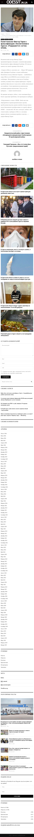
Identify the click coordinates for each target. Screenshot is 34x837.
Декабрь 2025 (4, 452)
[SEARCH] (31, 381)
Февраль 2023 (4, 531)
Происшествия (4, 662)
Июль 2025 (3, 463)
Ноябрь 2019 (4, 621)
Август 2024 (4, 489)
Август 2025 (4, 461)
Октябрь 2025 (4, 456)
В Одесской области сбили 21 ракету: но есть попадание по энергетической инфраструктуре (15, 278)
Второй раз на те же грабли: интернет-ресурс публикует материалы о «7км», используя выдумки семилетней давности (16, 723)
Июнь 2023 (3, 522)
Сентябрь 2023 (4, 515)
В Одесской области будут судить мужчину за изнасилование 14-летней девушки (15, 306)
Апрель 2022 (4, 554)
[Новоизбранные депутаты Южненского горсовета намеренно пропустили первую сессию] (4, 740)
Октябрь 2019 (4, 624)
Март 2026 (3, 445)
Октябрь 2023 (4, 512)
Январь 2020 (4, 617)
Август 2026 (4, 433)
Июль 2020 (3, 603)
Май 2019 (3, 635)
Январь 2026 (4, 450)
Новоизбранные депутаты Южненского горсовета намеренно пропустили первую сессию (20, 740)
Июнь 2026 (3, 438)
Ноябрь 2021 (4, 566)
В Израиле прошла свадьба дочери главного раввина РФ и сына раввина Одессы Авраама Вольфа (15, 221)
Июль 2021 (3, 575)
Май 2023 (3, 524)
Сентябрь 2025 (4, 459)
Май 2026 (3, 440)
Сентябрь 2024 (4, 487)
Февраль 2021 (4, 587)
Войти (2, 678)
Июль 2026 (3, 436)
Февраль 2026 (4, 447)
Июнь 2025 (3, 466)
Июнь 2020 (3, 605)
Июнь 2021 (3, 577)
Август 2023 (4, 517)
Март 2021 (3, 584)
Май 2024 (3, 496)
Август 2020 (4, 601)
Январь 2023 (4, 533)
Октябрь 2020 (4, 596)
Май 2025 (3, 468)
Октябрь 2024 (4, 484)
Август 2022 (4, 545)
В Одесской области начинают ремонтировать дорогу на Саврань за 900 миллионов (20, 767)
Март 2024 (3, 501)
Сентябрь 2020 (4, 598)
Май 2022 (3, 552)
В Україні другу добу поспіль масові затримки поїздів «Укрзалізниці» (14, 409)
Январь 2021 (4, 589)
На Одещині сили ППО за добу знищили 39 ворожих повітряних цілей (14, 404)
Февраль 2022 (4, 559)
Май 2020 (3, 608)
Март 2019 (3, 640)
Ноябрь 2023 (4, 510)
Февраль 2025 (4, 475)
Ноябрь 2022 (4, 538)
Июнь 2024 (3, 494)
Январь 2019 (4, 645)
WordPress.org (4, 688)
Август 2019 (4, 628)
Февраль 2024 (4, 503)
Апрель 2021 (4, 582)
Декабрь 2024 (4, 480)
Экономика (3, 667)
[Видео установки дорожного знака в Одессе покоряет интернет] (4, 732)
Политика (10, 39)
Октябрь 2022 (4, 540)
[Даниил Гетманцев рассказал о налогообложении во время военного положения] (4, 758)
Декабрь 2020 (4, 591)
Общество (6, 39)
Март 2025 (3, 473)
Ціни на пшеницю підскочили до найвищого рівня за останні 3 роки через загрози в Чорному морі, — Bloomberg (17, 414)
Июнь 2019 (3, 633)
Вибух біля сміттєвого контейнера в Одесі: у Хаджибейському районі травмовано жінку (16, 394)
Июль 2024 (3, 491)
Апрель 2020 (4, 610)
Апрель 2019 (4, 638)
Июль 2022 (3, 547)
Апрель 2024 (4, 498)
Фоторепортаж (4, 665)
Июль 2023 (3, 519)
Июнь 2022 (3, 549)
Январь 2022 (4, 561)
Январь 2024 (4, 505)
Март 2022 (3, 556)
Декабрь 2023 (4, 508)
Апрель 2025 (4, 470)
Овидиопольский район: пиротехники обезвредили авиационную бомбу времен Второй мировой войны (17, 135)
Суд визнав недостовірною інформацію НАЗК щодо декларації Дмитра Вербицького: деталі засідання (16, 399)
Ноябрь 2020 (4, 594)
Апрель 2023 (4, 526)
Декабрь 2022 (4, 536)
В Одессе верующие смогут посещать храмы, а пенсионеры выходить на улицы (15, 250)
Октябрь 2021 (4, 568)
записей (4, 681)
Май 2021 (3, 580)
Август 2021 (4, 573)
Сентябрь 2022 (4, 542)
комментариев (6, 685)
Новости (2, 39)
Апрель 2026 (4, 443)
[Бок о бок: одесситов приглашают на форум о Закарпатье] (4, 750)
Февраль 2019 (4, 642)
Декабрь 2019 (4, 619)
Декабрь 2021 (4, 563)
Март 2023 (3, 529)
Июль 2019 (3, 631)
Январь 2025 (4, 477)
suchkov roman (17, 159)
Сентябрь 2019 (4, 626)
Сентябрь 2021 (4, 570)
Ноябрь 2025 (4, 454)
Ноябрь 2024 (4, 482)
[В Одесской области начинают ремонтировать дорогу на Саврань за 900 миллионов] (4, 767)
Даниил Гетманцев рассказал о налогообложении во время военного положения (19, 758)
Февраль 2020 (4, 615)
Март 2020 (3, 612)
